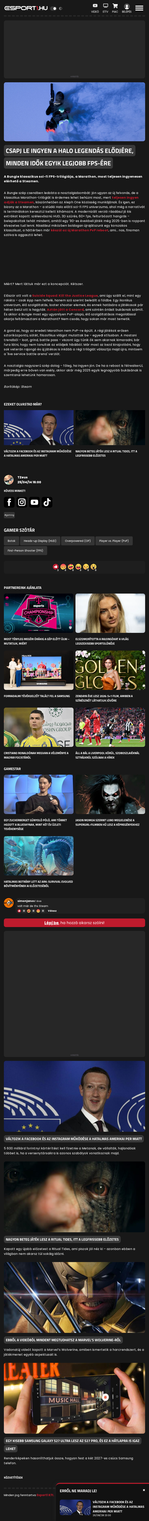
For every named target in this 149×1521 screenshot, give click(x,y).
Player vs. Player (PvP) (114, 541)
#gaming (9, 515)
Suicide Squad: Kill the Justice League (65, 295)
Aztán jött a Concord (65, 309)
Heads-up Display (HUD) (40, 541)
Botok (11, 541)
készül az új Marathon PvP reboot (79, 230)
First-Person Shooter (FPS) (25, 551)
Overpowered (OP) (78, 541)
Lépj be (51, 922)
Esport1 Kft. (45, 1495)
